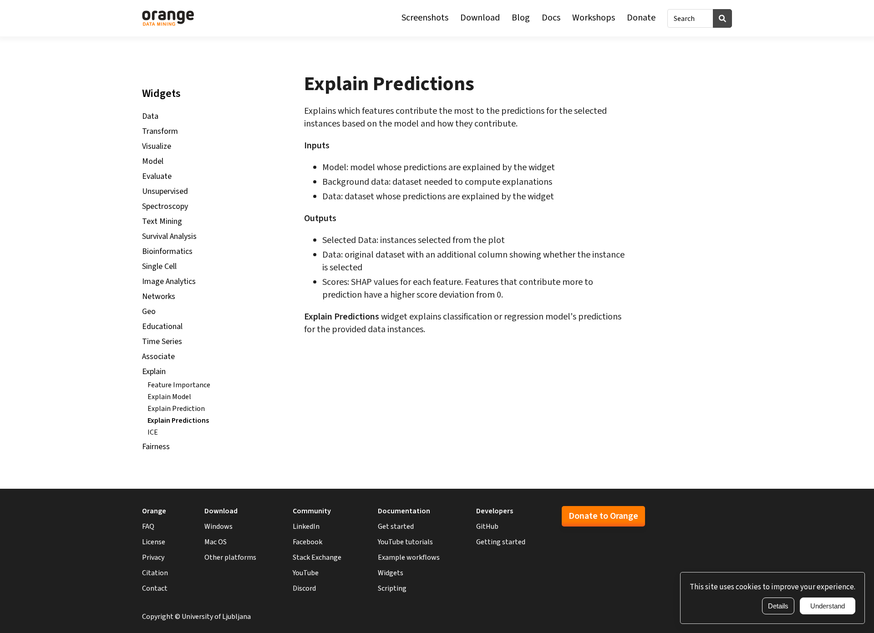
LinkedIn (306, 527)
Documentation (404, 511)
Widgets (390, 573)
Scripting (392, 588)
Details (778, 606)
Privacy (153, 557)
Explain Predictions (178, 420)
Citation (155, 573)
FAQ (148, 527)
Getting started (500, 542)
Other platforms (230, 557)
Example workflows (409, 557)
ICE (152, 432)
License (153, 542)
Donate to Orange (603, 516)
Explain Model (169, 397)
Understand (827, 606)
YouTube (306, 573)
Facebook (307, 542)
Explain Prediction (176, 409)
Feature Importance (178, 385)
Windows (218, 527)
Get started (396, 527)
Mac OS (215, 542)
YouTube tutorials (405, 542)
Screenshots (424, 17)
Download (480, 17)
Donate (641, 17)
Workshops (593, 17)
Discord (304, 588)
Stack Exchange (317, 557)
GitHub (487, 527)
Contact (155, 588)
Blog (521, 17)
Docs (551, 17)
